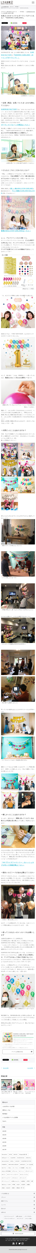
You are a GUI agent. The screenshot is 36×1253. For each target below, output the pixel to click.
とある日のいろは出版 (8, 1106)
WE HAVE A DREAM (13, 1164)
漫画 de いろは (6, 1110)
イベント (22, 1171)
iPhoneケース (5, 1157)
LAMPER (13, 1157)
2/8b (11, 1154)
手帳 (14, 1184)
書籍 (29, 1184)
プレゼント (15, 1177)
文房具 (23, 1184)
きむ (10, 1167)
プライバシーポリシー (9, 1218)
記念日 (9, 13)
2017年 (4, 1149)
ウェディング (29, 1171)
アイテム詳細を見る (17, 1051)
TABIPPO (4, 1164)
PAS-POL (29, 1157)
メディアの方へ (28, 1216)
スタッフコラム (24, 1174)
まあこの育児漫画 (6, 1171)
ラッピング (23, 1177)
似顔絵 (23, 1181)
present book (5, 1161)
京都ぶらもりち (15, 1181)
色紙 (3, 1188)
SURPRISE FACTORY (26, 1161)
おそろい (4, 1167)
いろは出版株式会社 (7, 2)
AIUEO (15, 1154)
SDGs (12, 1161)
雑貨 (12, 13)
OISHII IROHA (21, 1157)
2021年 (4, 1134)
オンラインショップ (9, 1216)
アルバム (15, 1171)
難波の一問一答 (20, 1188)
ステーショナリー (6, 1177)
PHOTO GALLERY (19, 1233)
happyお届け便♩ (24, 1154)
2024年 (4, 1131)
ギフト (4, 1174)
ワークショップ (6, 1181)
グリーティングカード (13, 1174)
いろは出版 (4, 13)
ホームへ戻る (28, 1218)
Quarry (4, 1121)
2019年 (4, 1142)
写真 (28, 1181)
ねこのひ (29, 1167)
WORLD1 (23, 1164)
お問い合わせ (19, 1216)
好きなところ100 (6, 1184)
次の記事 (30, 1068)
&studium (4, 1154)
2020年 (4, 1138)
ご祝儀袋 (22, 1167)
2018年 (4, 1146)
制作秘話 (4, 1113)
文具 (18, 1184)
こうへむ (16, 1167)
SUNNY (18, 1161)
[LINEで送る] (14, 23)
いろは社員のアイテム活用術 (10, 1117)
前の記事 (6, 1068)
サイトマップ (20, 1218)
